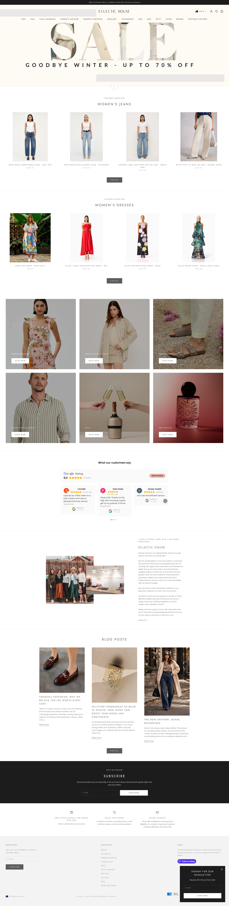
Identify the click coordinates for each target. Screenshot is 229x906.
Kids (149, 19)
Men (140, 19)
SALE (33, 19)
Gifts (158, 19)
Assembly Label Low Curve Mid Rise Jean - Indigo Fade (143, 166)
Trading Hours (107, 861)
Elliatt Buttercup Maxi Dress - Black (143, 266)
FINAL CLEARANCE (48, 19)
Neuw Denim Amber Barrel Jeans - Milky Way (30, 165)
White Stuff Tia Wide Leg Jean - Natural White (199, 165)
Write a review (157, 476)
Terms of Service (108, 869)
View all (114, 180)
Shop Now (20, 361)
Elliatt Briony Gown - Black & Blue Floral (199, 266)
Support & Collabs (108, 885)
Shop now (94, 361)
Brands (179, 19)
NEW (24, 19)
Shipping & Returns (197, 19)
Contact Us (105, 854)
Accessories (128, 19)
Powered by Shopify (107, 896)
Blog (103, 881)
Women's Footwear (93, 19)
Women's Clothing (69, 19)
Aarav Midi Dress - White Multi (30, 266)
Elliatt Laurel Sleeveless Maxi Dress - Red (86, 266)
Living (169, 19)
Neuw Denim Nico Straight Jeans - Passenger (86, 165)
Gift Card (105, 873)
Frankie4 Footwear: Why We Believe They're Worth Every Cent (60, 700)
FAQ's (103, 865)
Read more (44, 724)
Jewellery (112, 19)
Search (104, 850)
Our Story (105, 877)
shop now (20, 434)
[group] (114, 45)
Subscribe (202, 896)
